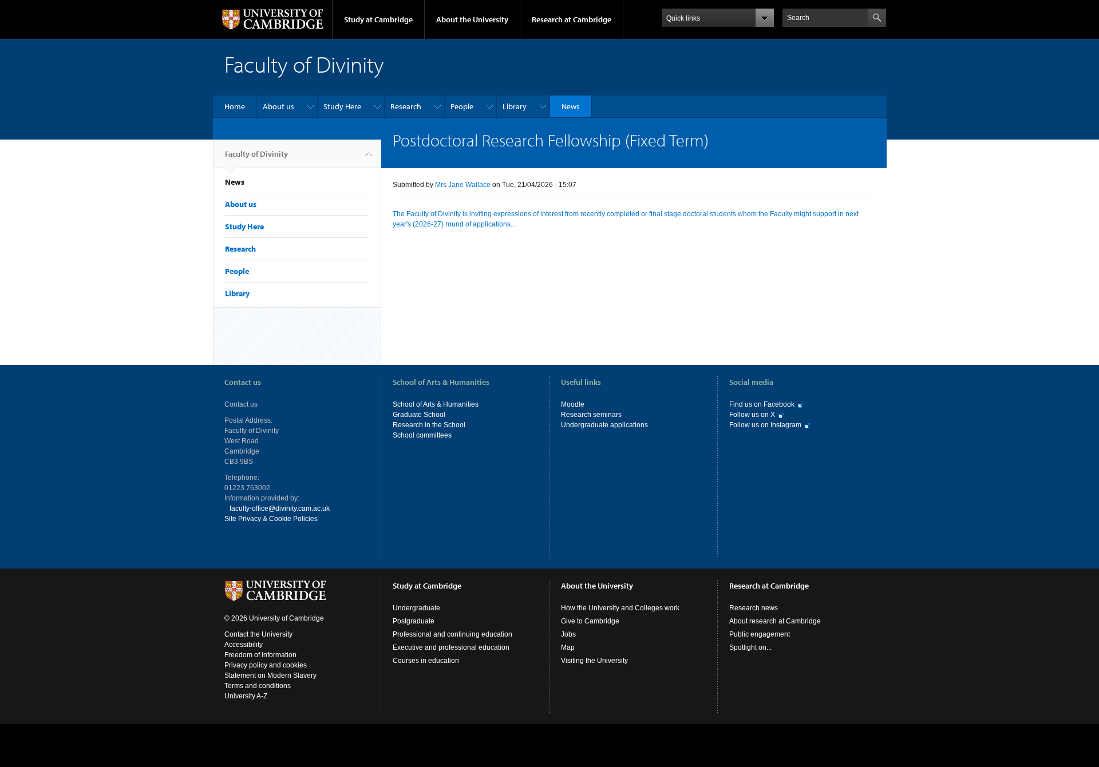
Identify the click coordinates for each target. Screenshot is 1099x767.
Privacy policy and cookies (265, 665)
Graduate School (419, 415)
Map (568, 647)
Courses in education (426, 661)
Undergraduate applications (604, 425)
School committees (422, 435)
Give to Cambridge (590, 621)
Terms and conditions (257, 686)
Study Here (342, 106)
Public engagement (759, 634)
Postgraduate (413, 621)
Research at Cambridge (571, 19)
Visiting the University (594, 661)
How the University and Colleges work (620, 608)
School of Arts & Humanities (436, 404)
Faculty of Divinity (256, 154)
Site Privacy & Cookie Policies (271, 519)
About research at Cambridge (775, 621)
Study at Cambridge (378, 19)
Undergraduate (416, 608)
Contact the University (258, 634)
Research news (753, 608)
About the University (472, 19)
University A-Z (245, 696)
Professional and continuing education (452, 634)
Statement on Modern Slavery (270, 675)
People (461, 106)
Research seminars (591, 415)
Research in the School (429, 425)
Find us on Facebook (761, 404)
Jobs (568, 634)
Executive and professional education (451, 647)
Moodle (572, 404)
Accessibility (243, 645)
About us (278, 106)
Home (234, 106)
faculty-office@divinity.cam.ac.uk (280, 508)
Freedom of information (260, 655)
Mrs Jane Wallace (463, 185)
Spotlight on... (750, 647)
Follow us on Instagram (765, 425)
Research (405, 106)
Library (515, 106)
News (571, 106)
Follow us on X (752, 415)
